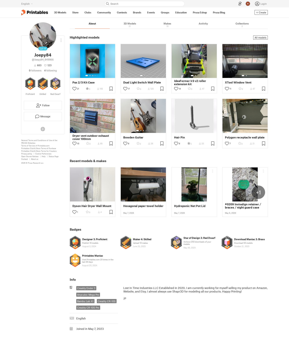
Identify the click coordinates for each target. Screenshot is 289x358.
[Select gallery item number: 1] (86, 75)
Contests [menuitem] (122, 12)
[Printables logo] (34, 12)
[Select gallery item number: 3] (92, 75)
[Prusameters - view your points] (248, 4)
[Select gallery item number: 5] (97, 75)
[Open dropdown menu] (61, 39)
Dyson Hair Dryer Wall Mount (91, 205)
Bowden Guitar (133, 137)
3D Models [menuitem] (60, 12)
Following (50, 70)
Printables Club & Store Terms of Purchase (38, 148)
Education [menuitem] (181, 12)
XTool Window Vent (238, 82)
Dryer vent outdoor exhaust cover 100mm (90, 137)
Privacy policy (26, 154)
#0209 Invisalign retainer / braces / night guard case (243, 206)
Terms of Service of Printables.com (35, 145)
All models (260, 37)
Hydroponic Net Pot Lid (189, 205)
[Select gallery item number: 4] (95, 75)
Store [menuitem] (75, 12)
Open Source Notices (29, 156)
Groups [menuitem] (165, 12)
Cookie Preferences (43, 154)
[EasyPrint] (240, 4)
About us (34, 159)
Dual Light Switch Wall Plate (142, 82)
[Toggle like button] (74, 89)
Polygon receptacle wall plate (245, 137)
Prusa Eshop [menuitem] (200, 12)
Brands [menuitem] (137, 12)
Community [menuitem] (104, 12)
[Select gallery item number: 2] (90, 75)
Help (43, 156)
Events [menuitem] (151, 12)
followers (35, 70)
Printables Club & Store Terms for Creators (39, 151)
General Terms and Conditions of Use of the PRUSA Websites (39, 141)
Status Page (54, 156)
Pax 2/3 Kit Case (83, 82)
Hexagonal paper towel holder (143, 205)
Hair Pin (179, 137)
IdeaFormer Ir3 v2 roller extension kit (190, 82)
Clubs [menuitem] (87, 12)
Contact (24, 159)
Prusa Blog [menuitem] (219, 12)
